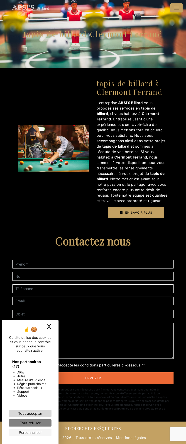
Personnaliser (30, 432)
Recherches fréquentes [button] (93, 428)
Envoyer (93, 378)
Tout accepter (30, 413)
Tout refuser (30, 423)
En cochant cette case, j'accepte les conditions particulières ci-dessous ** (81, 365)
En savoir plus (138, 212)
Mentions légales (130, 437)
